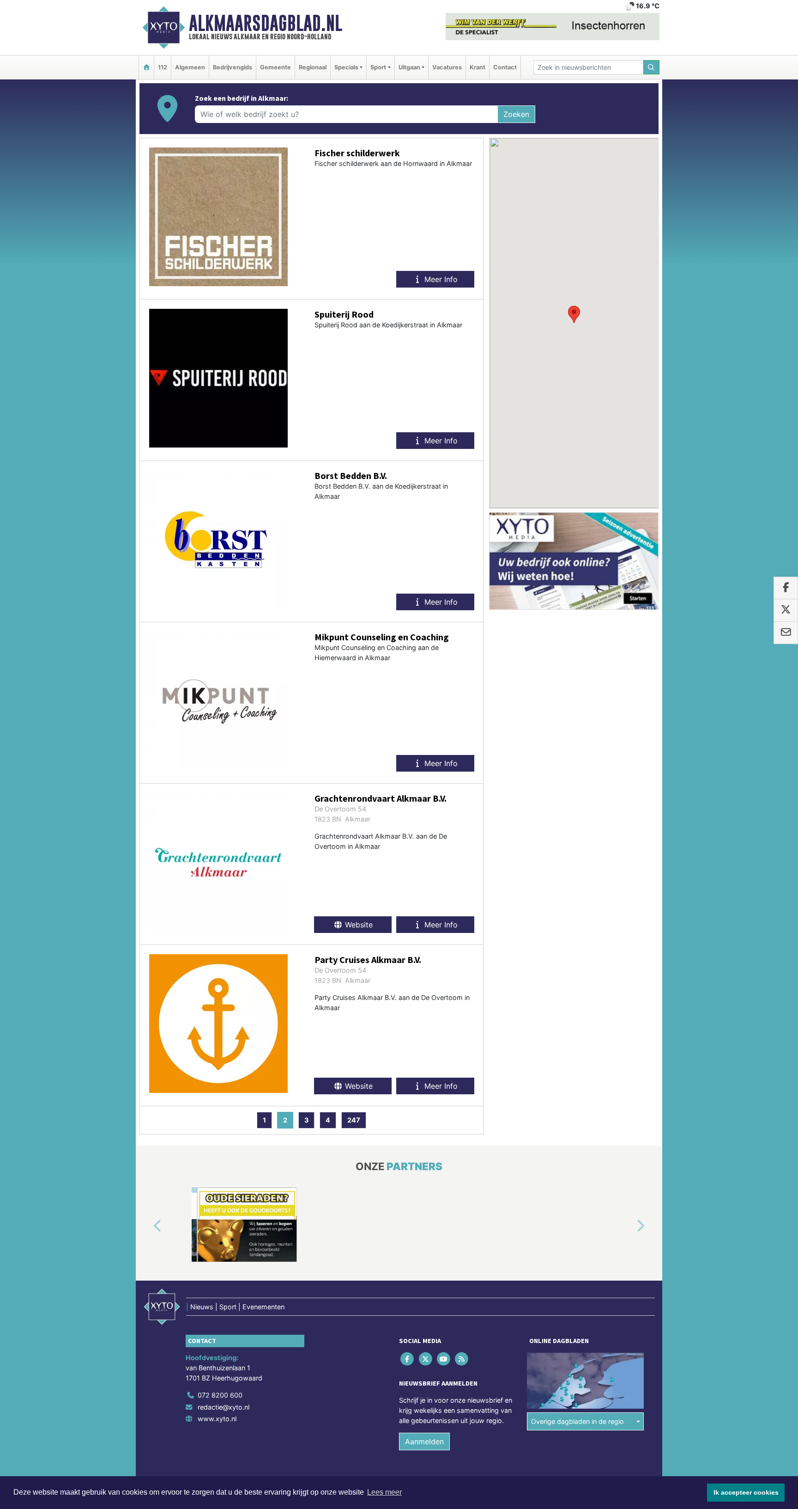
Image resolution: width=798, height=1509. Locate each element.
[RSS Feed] (462, 1359)
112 (162, 67)
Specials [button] (346, 67)
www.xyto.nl (217, 1419)
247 (353, 1120)
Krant (477, 67)
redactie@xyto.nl (223, 1407)
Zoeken (516, 114)
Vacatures (447, 67)
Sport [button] (378, 67)
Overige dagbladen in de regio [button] (577, 1421)
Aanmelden (424, 1441)
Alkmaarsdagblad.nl (265, 23)
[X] (426, 1359)
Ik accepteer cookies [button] (746, 1492)
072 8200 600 (220, 1395)
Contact (505, 67)
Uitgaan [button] (409, 67)
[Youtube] (444, 1359)
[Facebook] (408, 1359)
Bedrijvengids (232, 67)
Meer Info (440, 279)
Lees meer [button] (384, 1492)
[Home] (146, 67)
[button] (574, 314)
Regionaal (312, 67)
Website (358, 924)
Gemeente (275, 67)
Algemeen (190, 67)
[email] (786, 633)
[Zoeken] (651, 67)
